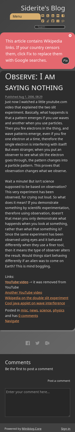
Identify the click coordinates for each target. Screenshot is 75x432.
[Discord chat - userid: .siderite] (42, 15)
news (34, 310)
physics (58, 310)
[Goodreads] (58, 21)
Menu (17, 16)
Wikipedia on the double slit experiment (36, 298)
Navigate (12, 321)
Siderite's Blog (43, 7)
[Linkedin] (53, 15)
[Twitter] (43, 21)
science (45, 310)
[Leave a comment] (63, 21)
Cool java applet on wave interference (35, 303)
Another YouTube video (23, 292)
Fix (65, 60)
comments (28, 315)
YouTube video (16, 282)
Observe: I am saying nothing (34, 81)
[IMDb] (58, 15)
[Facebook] (63, 15)
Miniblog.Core (32, 429)
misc (24, 310)
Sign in (65, 429)
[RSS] (48, 15)
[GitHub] (53, 21)
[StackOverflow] (48, 21)
